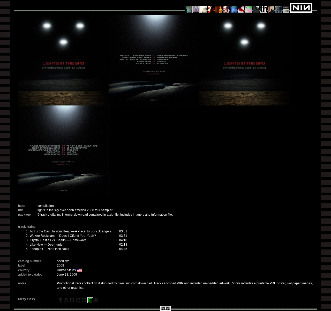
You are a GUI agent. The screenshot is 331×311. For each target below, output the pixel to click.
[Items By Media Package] (256, 7)
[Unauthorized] (188, 7)
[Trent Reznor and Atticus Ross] (226, 7)
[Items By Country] (241, 7)
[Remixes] (203, 7)
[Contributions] (211, 7)
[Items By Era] (278, 7)
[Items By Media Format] (248, 7)
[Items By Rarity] (286, 7)
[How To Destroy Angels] (233, 7)
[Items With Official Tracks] (196, 7)
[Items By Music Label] (263, 7)
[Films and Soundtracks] (218, 7)
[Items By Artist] (271, 7)
